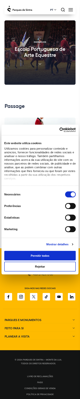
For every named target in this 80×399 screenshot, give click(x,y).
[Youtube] (59, 296)
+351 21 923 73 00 (43, 274)
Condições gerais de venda (40, 388)
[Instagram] (21, 296)
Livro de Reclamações (40, 376)
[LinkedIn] (71, 296)
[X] (33, 296)
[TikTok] (46, 296)
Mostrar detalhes (57, 244)
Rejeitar (40, 266)
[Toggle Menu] (70, 10)
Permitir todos (40, 255)
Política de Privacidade (40, 394)
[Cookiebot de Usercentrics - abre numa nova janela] (59, 130)
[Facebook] (8, 296)
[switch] (70, 206)
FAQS (40, 382)
